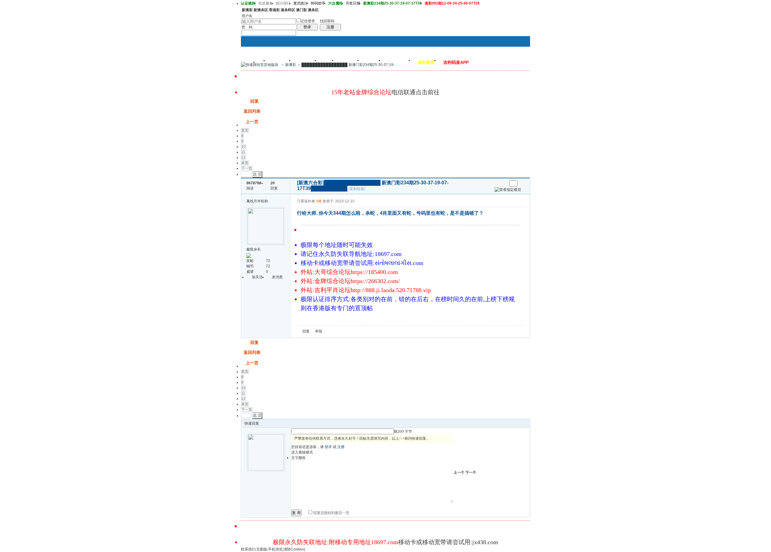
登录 (307, 27)
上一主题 (497, 183)
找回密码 (327, 21)
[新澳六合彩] (310, 182)
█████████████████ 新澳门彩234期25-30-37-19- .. (349, 65)
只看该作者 (306, 201)
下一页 (246, 168)
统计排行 (283, 3)
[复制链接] (356, 189)
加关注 (257, 277)
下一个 (470, 472)
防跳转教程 (398, 62)
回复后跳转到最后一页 (330, 513)
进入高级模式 (302, 452)
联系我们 (248, 549)
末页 (244, 163)
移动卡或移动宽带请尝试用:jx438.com (448, 542)
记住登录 (308, 21)
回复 (254, 101)
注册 (330, 27)
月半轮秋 (261, 201)
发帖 (245, 101)
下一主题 (503, 183)
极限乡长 (253, 249)
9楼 (319, 201)
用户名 (247, 16)
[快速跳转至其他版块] (259, 64)
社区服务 (265, 3)
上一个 (459, 472)
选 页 (257, 174)
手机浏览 (275, 549)
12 (243, 157)
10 (243, 147)
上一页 (252, 121)
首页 (244, 130)
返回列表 (252, 111)
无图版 (261, 549)
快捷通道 (514, 62)
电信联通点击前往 (416, 92)
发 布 (296, 512)
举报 (318, 331)
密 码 (247, 27)
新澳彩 (290, 65)
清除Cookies (293, 549)
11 (243, 152)
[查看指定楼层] (508, 189)
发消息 (277, 277)
